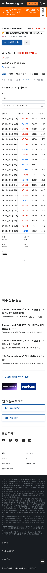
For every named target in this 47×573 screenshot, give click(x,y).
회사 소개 (29, 453)
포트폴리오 (6, 463)
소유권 (18, 80)
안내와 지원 (30, 463)
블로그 (4, 453)
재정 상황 (33, 73)
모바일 (4, 458)
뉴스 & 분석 (21, 73)
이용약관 (5, 543)
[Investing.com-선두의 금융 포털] (14, 3)
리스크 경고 (6, 559)
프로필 (10, 80)
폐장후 (7, 67)
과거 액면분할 (38, 80)
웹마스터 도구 (7, 468)
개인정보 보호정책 (8, 551)
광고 (27, 458)
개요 (3, 80)
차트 (11, 73)
